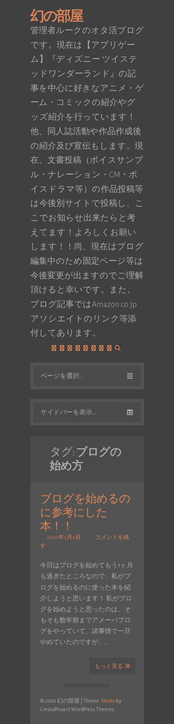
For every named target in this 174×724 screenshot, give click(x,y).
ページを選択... (61, 376)
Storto (108, 701)
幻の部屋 (56, 16)
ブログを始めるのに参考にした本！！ (85, 512)
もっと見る (109, 666)
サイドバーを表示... (68, 412)
